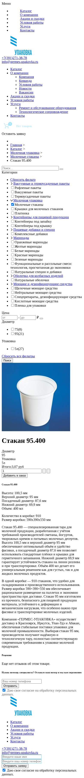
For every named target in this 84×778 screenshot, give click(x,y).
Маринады (21, 238)
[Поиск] (61, 169)
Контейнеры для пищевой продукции (41, 217)
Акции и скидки (32, 18)
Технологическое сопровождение (43, 112)
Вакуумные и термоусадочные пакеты (41, 183)
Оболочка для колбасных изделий (38, 276)
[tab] (42, 172)
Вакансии (26, 92)
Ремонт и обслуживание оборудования (47, 108)
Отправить (10, 685)
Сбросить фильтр (23, 179)
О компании (29, 15)
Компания (26, 77)
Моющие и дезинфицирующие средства (42, 284)
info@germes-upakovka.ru (20, 62)
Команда (25, 81)
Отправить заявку (15, 765)
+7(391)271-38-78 (14, 58)
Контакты (27, 30)
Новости (25, 88)
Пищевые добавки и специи (34, 229)
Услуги (25, 26)
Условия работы (32, 22)
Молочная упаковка (27, 200)
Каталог (26, 11)
